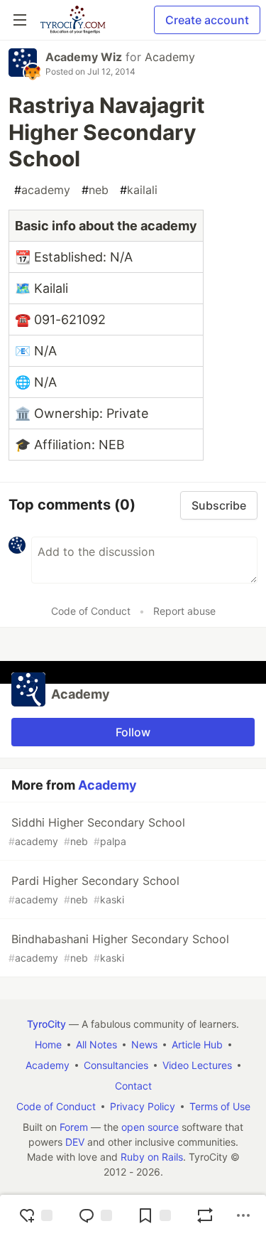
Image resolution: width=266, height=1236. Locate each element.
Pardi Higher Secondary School (94, 889)
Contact (133, 1086)
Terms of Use (219, 1106)
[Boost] (205, 1215)
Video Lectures (197, 1065)
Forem (74, 1127)
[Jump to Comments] (95, 1215)
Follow (133, 732)
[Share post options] (243, 1215)
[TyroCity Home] (73, 20)
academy (42, 190)
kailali (138, 190)
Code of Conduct (91, 611)
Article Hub (197, 1044)
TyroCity (46, 1024)
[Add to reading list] (154, 1215)
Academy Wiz (83, 57)
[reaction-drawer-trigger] (35, 1215)
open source (150, 1127)
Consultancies (116, 1065)
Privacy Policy (142, 1106)
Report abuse (184, 611)
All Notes (96, 1044)
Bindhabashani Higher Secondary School (119, 948)
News (144, 1044)
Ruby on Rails (152, 1157)
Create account (207, 20)
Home (48, 1044)
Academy (170, 57)
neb (95, 190)
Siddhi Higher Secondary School (97, 831)
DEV (74, 1142)
